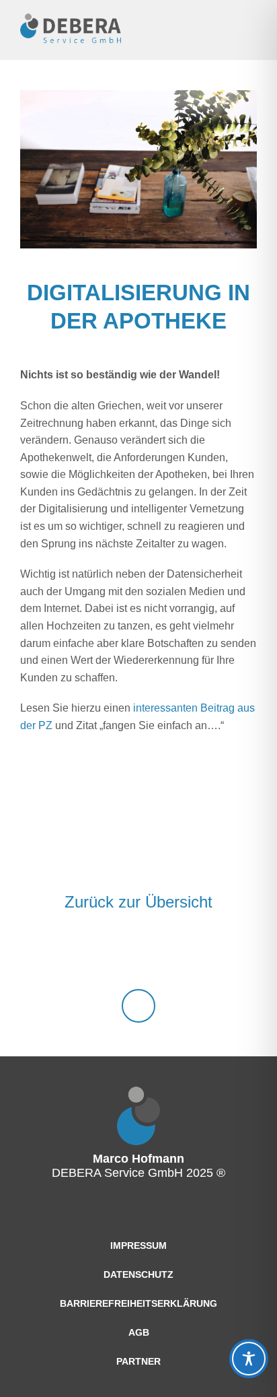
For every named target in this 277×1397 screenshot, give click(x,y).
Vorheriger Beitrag (34, 902)
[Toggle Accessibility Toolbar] (249, 1358)
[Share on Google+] (174, 846)
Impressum (138, 1245)
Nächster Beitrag (243, 902)
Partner (138, 1361)
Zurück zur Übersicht (138, 902)
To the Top (138, 1006)
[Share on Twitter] (139, 846)
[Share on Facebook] (103, 846)
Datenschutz (138, 1274)
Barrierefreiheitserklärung (138, 1303)
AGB (138, 1332)
